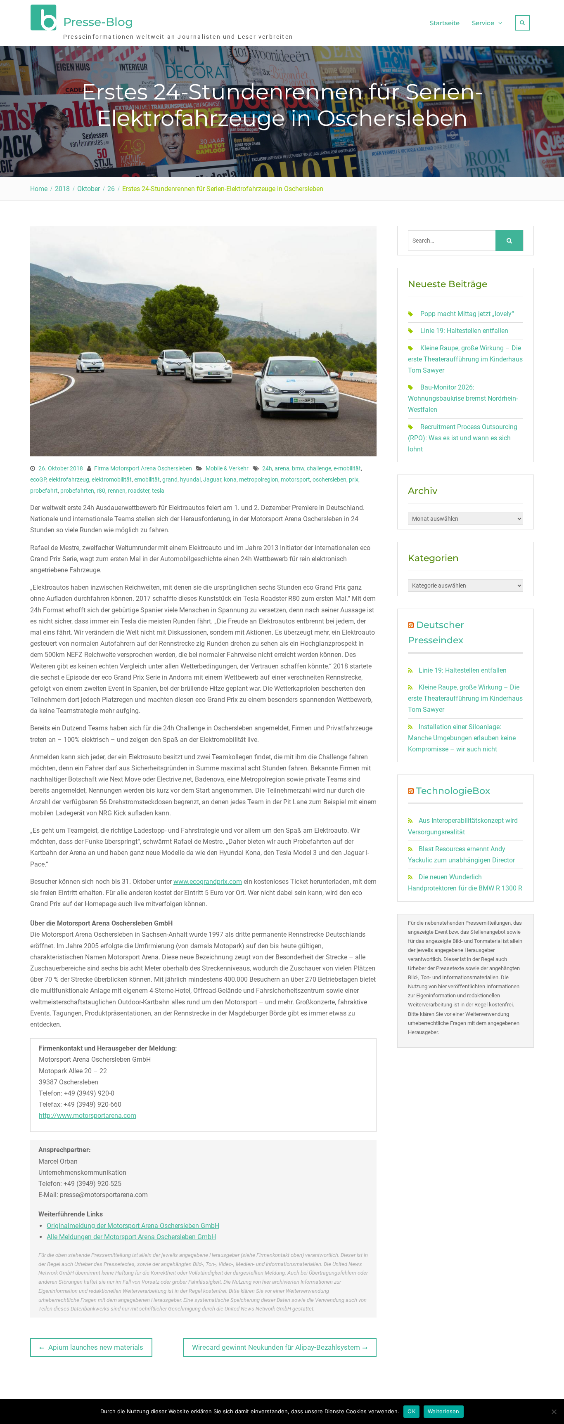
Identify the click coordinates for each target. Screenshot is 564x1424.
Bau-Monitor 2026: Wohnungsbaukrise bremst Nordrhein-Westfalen (463, 398)
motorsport (295, 479)
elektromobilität (112, 479)
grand (170, 479)
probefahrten (77, 490)
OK (411, 1411)
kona (230, 479)
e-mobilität (347, 468)
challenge (319, 468)
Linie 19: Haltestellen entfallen (464, 331)
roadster (138, 490)
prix (353, 479)
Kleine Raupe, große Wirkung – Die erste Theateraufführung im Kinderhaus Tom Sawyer (465, 359)
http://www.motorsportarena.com (87, 1115)
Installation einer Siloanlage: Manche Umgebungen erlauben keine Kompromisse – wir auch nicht (462, 738)
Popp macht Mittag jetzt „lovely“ (467, 314)
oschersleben (329, 479)
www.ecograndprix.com (207, 882)
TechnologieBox (453, 790)
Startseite (445, 23)
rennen (117, 490)
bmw (298, 468)
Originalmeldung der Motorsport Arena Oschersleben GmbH (133, 1226)
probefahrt (44, 490)
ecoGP (38, 479)
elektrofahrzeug (69, 479)
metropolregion (258, 479)
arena (282, 468)
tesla (158, 490)
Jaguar (212, 479)
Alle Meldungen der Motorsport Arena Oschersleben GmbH (131, 1237)
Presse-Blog (98, 22)
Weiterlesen (444, 1411)
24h (267, 468)
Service (483, 23)
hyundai (190, 479)
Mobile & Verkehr (227, 468)
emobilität (147, 479)
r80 (101, 490)
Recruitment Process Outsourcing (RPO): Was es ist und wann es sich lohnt (462, 438)
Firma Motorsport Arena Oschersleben (143, 468)
